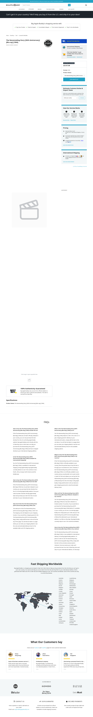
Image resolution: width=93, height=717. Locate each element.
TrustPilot (44, 647)
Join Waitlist (74, 79)
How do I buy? (79, 57)
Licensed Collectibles (23, 35)
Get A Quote (71, 9)
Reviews (61, 9)
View (9, 669)
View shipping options (71, 57)
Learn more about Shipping (68, 161)
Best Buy (12, 35)
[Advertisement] (74, 179)
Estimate (82, 97)
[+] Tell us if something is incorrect (80, 166)
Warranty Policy (66, 120)
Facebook (36, 647)
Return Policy (73, 120)
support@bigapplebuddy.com (21, 709)
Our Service (22, 9)
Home (7, 35)
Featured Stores (50, 9)
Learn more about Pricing (68, 145)
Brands (39, 9)
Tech (16, 35)
